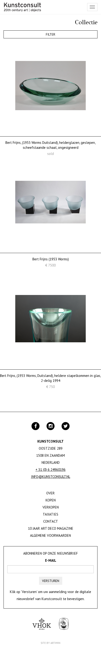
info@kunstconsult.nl (50, 476)
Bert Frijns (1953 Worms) (50, 259)
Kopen (51, 500)
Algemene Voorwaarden (50, 535)
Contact (50, 521)
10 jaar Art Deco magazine (50, 528)
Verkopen (51, 507)
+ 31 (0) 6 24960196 (50, 469)
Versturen (50, 581)
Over (50, 493)
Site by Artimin (50, 643)
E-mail (50, 560)
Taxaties (50, 514)
